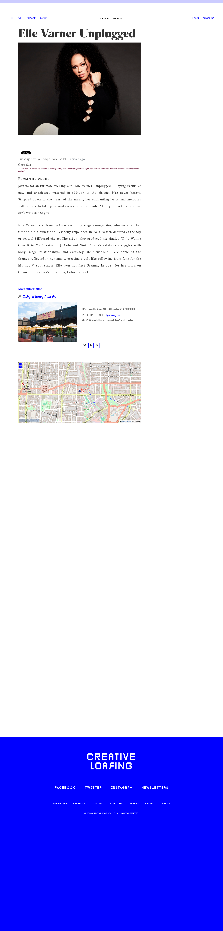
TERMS (166, 804)
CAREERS (133, 804)
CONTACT (98, 804)
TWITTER (93, 788)
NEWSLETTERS (155, 788)
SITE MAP (116, 804)
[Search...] (20, 18)
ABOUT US (79, 804)
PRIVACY (150, 804)
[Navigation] (10, 18)
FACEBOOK (65, 788)
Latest (43, 18)
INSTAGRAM (122, 788)
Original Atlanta (111, 18)
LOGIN (196, 18)
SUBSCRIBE (208, 18)
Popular (31, 18)
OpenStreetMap (126, 421)
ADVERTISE (60, 804)
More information (30, 289)
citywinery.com (112, 315)
